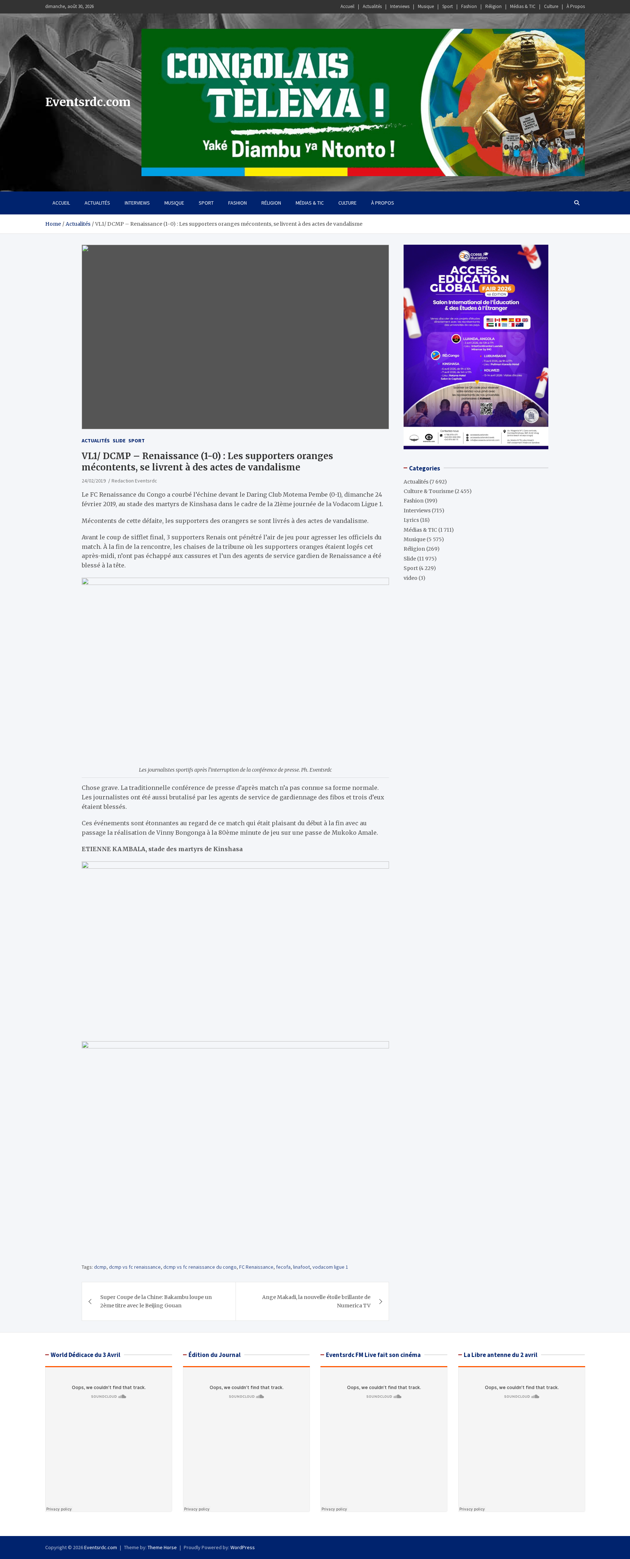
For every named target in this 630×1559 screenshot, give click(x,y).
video (410, 577)
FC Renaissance (256, 1267)
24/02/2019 (94, 480)
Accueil (347, 6)
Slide (119, 440)
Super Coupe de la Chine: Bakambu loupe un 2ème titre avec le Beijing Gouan (156, 1301)
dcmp (100, 1267)
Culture (551, 6)
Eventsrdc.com (88, 102)
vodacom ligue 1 (330, 1267)
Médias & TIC (523, 6)
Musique (426, 6)
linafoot (301, 1267)
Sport (447, 6)
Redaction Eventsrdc (134, 480)
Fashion (469, 6)
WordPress (242, 1547)
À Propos (576, 6)
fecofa (283, 1267)
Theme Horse (162, 1547)
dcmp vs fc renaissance (135, 1267)
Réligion (493, 6)
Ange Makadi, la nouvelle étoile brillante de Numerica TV (316, 1301)
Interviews (399, 6)
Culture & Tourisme (429, 491)
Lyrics (411, 520)
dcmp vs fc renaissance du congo (200, 1267)
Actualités (372, 6)
